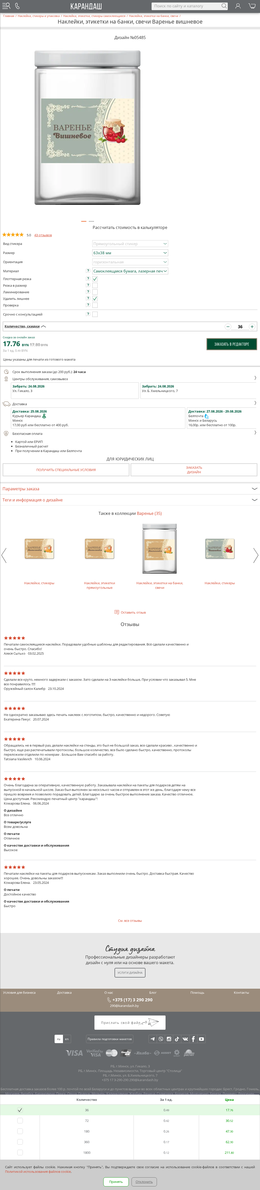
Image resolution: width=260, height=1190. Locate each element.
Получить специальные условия (66, 469)
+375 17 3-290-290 (115, 1080)
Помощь (197, 992)
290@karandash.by (124, 1005)
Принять (116, 1181)
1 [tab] (83, 223)
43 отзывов (43, 235)
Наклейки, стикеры (39, 583)
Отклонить (144, 1181)
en (67, 1039)
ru (58, 1039)
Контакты (241, 992)
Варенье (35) (149, 513)
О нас (108, 992)
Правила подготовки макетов (110, 1039)
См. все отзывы (130, 920)
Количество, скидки (22, 326)
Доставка (19, 404)
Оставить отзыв (133, 612)
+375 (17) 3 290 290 (132, 1000)
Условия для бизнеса (19, 992)
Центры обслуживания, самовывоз (40, 379)
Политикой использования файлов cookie (38, 1171)
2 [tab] (91, 223)
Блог (153, 992)
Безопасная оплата (27, 433)
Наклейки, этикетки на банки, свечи (159, 585)
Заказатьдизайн (194, 469)
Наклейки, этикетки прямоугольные (99, 585)
